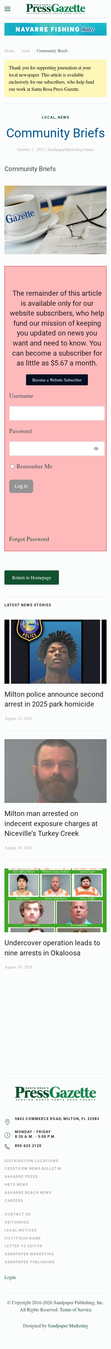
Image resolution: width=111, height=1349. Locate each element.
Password (20, 431)
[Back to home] (55, 9)
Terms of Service (75, 1309)
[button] (7, 9)
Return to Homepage (31, 577)
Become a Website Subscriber (57, 380)
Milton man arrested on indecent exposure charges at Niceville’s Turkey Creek (51, 823)
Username (21, 396)
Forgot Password (29, 539)
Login (10, 1277)
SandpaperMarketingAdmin (71, 149)
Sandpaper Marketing (68, 1325)
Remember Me (33, 466)
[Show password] (96, 448)
